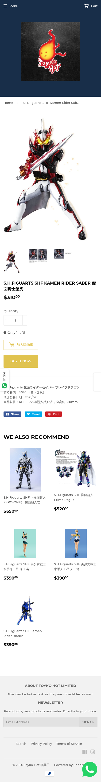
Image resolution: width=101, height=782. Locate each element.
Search (21, 744)
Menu (13, 6)
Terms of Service (69, 744)
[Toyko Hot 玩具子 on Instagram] (92, 752)
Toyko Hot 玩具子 (37, 765)
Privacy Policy (41, 744)
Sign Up (88, 722)
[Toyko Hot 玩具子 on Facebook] (84, 752)
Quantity (11, 311)
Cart (93, 6)
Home (8, 103)
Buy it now (20, 361)
